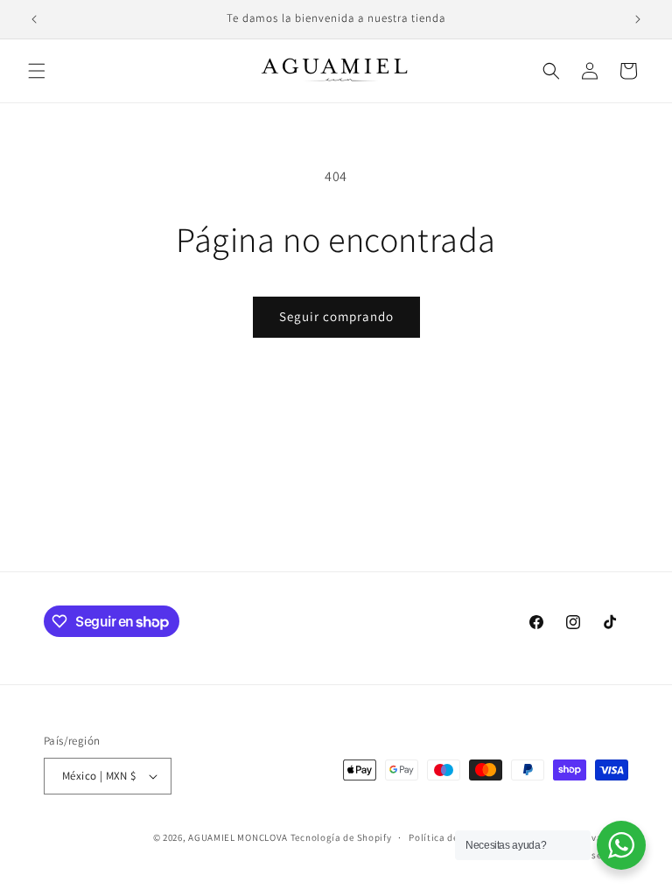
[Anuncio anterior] (34, 19)
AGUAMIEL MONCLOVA (238, 837)
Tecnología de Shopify (341, 837)
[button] (37, 71)
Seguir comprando (336, 316)
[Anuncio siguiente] (638, 19)
